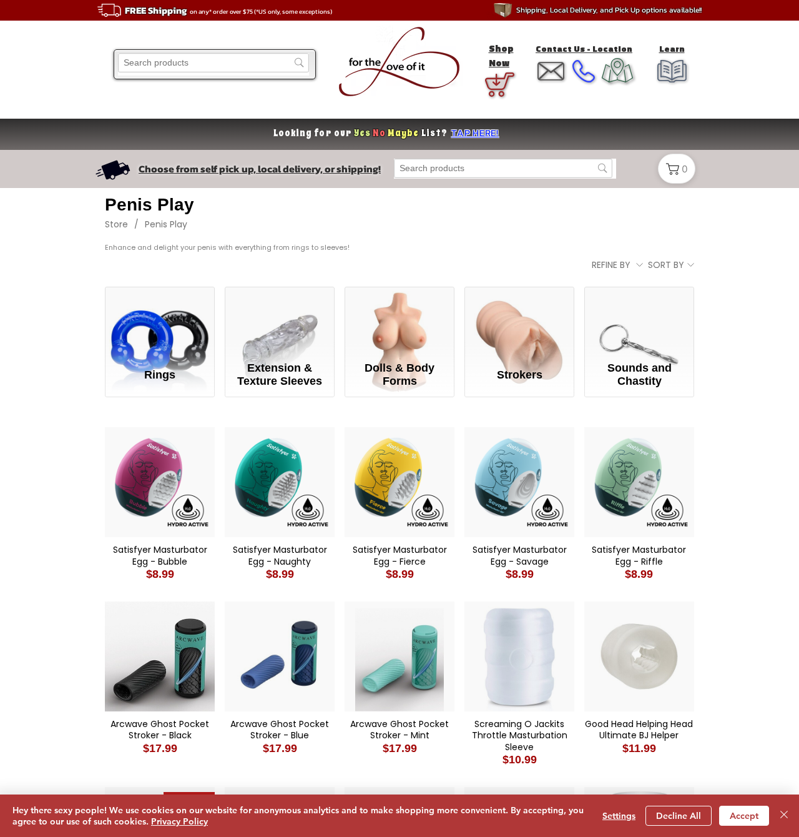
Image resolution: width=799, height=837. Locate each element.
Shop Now (501, 55)
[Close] (784, 816)
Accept (744, 815)
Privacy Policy (179, 821)
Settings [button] (618, 815)
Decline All (678, 815)
